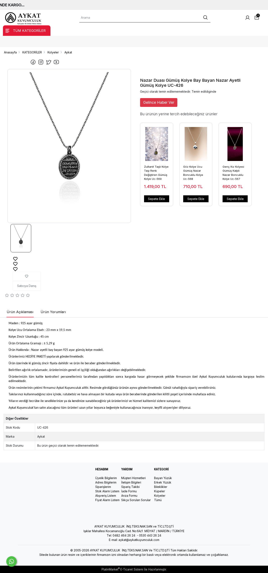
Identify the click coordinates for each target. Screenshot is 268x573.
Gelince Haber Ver (158, 102)
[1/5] (7, 295)
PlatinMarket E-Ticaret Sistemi (122, 569)
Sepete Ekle (156, 199)
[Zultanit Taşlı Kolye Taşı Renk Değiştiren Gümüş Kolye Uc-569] (156, 142)
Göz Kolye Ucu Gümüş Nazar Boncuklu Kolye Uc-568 (193, 173)
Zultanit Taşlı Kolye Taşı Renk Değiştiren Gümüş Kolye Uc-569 (156, 173)
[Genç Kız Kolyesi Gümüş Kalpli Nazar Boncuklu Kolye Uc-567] (235, 142)
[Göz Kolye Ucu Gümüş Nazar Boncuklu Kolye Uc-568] (196, 142)
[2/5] (9, 295)
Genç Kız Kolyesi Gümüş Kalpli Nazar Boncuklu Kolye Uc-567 (233, 173)
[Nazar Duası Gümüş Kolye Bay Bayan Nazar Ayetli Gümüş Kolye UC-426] (69, 146)
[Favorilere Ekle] (15, 258)
